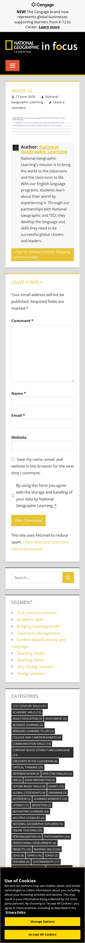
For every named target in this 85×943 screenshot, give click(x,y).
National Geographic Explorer (38, 824)
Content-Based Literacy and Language (41, 752)
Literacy (21, 805)
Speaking (21, 862)
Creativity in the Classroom (35, 761)
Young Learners (31, 673)
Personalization (27, 837)
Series (34, 855)
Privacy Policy (16, 912)
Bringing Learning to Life (38, 626)
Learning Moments (50, 799)
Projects (22, 849)
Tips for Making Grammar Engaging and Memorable (42, 254)
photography (57, 837)
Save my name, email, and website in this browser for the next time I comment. (42, 466)
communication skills (32, 744)
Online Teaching (27, 830)
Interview (22, 799)
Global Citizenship (29, 793)
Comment (22, 320)
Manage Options (42, 921)
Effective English (57, 774)
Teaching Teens (30, 660)
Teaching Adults (30, 653)
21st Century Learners (36, 612)
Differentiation (26, 774)
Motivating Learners (31, 811)
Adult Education (27, 719)
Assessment (56, 719)
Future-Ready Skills (29, 786)
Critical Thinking (28, 767)
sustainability (46, 862)
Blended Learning (28, 725)
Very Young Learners (35, 666)
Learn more (49, 26)
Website (19, 437)
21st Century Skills (29, 706)
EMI (17, 780)
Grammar (57, 793)
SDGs (18, 855)
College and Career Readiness (37, 737)
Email (18, 415)
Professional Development (34, 843)
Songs (51, 855)
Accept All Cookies (42, 934)
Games (56, 786)
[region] (42, 905)
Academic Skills (30, 619)
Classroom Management (38, 633)
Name (18, 393)
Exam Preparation (40, 780)
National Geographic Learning (44, 149)
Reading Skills (47, 849)
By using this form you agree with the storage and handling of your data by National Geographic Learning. (44, 495)
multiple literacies (28, 818)
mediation (41, 805)
